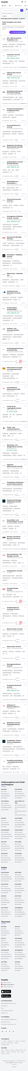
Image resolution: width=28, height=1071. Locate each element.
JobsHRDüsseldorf (5, 838)
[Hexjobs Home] (4, 2)
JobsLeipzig (18, 841)
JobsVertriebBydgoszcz (20, 912)
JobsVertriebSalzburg (19, 942)
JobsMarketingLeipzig (19, 848)
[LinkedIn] (2, 1031)
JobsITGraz (17, 928)
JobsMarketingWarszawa (6, 878)
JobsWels (17, 962)
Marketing (10, 1041)
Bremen (3, 1053)
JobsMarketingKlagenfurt (20, 956)
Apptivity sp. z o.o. (13, 1060)
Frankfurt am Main (19, 1050)
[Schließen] (26, 21)
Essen (18, 1051)
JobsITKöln (3, 820)
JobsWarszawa (5, 872)
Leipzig (22, 1051)
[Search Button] (21, 10)
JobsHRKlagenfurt (19, 958)
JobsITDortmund (18, 832)
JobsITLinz (3, 940)
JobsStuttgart (18, 818)
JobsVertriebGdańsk (19, 888)
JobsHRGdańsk (18, 892)
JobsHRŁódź (3, 904)
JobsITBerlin (4, 791)
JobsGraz (17, 926)
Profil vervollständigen (18, 32)
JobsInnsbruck (5, 950)
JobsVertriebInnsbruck (6, 954)
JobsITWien (3, 928)
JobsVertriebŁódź (5, 900)
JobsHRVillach (4, 970)
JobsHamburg (5, 801)
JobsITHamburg (4, 803)
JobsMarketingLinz (5, 944)
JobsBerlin (4, 789)
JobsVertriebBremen (5, 857)
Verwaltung (23, 1041)
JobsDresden (18, 853)
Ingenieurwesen (10, 1043)
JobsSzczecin (4, 907)
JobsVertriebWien (5, 931)
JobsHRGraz (17, 935)
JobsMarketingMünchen (20, 795)
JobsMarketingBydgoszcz (20, 914)
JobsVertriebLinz (4, 942)
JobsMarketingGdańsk (19, 890)
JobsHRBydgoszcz (19, 916)
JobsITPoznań (18, 898)
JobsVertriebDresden (19, 857)
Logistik (16, 1043)
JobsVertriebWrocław (5, 888)
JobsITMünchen (18, 791)
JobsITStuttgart (18, 820)
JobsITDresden (18, 855)
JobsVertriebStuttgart (19, 822)
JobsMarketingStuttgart (20, 824)
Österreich (5, 921)
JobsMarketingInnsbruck (6, 956)
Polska (4, 867)
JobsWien (3, 926)
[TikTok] (13, 1031)
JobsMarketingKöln (5, 824)
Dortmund (14, 1051)
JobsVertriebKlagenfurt (20, 954)
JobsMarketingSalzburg (20, 944)
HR (13, 1041)
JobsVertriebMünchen (19, 793)
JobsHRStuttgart (18, 826)
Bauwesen (3, 1043)
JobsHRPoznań (18, 904)
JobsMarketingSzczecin (6, 914)
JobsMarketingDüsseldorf (6, 836)
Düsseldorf (8, 1051)
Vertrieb (5, 1041)
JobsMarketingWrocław (6, 890)
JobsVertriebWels (18, 966)
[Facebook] (6, 1031)
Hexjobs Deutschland (9, 984)
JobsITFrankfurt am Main (20, 805)
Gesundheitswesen (5, 1044)
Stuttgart (3, 1051)
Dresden (7, 1053)
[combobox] (6, 16)
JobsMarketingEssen (5, 848)
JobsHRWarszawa (5, 881)
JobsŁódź (3, 896)
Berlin (2, 1050)
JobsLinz (3, 938)
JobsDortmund (19, 830)
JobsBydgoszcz (19, 907)
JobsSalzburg (18, 938)
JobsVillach (4, 962)
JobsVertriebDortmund (20, 834)
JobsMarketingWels (19, 968)
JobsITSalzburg (18, 940)
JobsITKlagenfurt (18, 952)
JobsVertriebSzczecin (5, 912)
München (7, 1050)
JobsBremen (4, 853)
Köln (25, 1050)
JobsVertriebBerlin (5, 793)
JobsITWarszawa (5, 874)
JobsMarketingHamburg (6, 807)
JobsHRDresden (18, 862)
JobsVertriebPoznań (19, 900)
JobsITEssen (4, 844)
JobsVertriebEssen (5, 846)
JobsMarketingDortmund (20, 836)
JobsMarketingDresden (20, 860)
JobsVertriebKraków (19, 876)
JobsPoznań (18, 896)
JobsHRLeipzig (18, 850)
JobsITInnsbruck (4, 952)
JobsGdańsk (18, 884)
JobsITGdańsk (18, 886)
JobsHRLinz (3, 947)
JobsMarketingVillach (5, 968)
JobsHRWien (4, 935)
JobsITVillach (4, 964)
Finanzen (17, 1041)
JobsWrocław (4, 884)
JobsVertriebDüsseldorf (6, 834)
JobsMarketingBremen (6, 860)
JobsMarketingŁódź (5, 902)
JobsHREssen (4, 850)
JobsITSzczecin (4, 910)
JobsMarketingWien (5, 933)
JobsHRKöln (3, 826)
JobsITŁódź (3, 898)
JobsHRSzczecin (4, 916)
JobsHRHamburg (5, 809)
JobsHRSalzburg (18, 947)
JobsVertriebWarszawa (6, 876)
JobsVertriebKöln (5, 822)
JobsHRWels (17, 970)
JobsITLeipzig (18, 844)
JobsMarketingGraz (19, 933)
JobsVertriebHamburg (6, 805)
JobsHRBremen (4, 862)
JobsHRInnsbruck (5, 958)
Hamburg (12, 1050)
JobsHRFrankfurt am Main (20, 815)
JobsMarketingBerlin (5, 795)
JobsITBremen (4, 855)
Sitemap (14, 1066)
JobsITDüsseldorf (5, 832)
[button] (13, 16)
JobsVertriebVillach (5, 966)
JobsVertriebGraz (18, 931)
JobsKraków (18, 872)
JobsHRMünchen (18, 797)
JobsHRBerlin (4, 797)
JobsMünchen (18, 789)
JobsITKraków (18, 874)
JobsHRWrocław (4, 892)
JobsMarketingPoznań (19, 902)
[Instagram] (9, 1031)
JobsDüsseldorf (5, 830)
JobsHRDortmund (19, 838)
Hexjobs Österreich (8, 986)
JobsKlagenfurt (19, 950)
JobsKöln (3, 818)
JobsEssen (4, 841)
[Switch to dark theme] (22, 2)
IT (1, 1041)
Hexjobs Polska (6, 982)
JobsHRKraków (18, 881)
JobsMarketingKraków (19, 878)
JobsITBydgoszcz (18, 910)
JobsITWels (17, 964)
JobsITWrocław (4, 886)
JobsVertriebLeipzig (19, 846)
